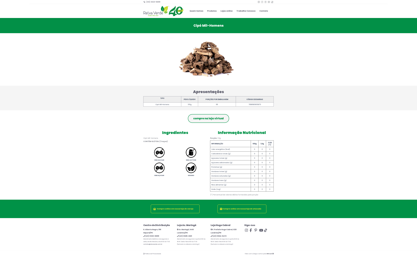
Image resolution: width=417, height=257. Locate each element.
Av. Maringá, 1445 (186, 229)
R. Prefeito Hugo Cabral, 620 (224, 229)
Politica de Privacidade (153, 254)
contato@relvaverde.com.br (152, 244)
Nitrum (269, 254)
